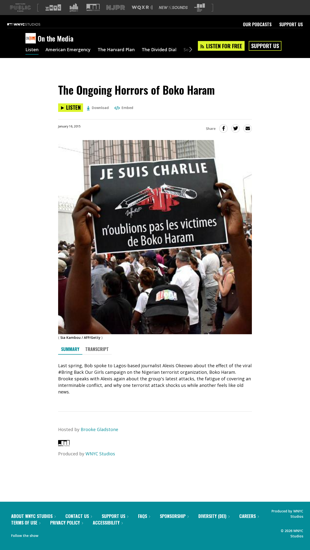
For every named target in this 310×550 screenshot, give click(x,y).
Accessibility (106, 522)
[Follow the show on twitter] (55, 534)
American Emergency (68, 50)
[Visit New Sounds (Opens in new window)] (173, 7)
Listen (32, 50)
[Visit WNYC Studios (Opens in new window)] (93, 7)
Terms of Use (24, 522)
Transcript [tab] (97, 349)
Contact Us (77, 516)
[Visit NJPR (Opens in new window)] (115, 7)
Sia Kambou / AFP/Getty (80, 337)
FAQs (142, 516)
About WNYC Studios (32, 516)
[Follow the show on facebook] (45, 534)
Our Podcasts (257, 24)
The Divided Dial (159, 50)
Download (100, 107)
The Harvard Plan (116, 50)
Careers (247, 516)
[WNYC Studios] (64, 445)
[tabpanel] (155, 378)
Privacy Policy (65, 522)
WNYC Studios (100, 454)
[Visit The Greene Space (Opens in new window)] (199, 7)
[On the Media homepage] (31, 38)
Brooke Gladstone (99, 429)
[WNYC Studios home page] (29, 24)
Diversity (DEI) (212, 516)
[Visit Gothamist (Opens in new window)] (74, 7)
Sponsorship (173, 516)
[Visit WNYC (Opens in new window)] (53, 7)
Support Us (291, 24)
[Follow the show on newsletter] (64, 534)
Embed (127, 107)
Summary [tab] (70, 349)
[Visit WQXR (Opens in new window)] (142, 7)
